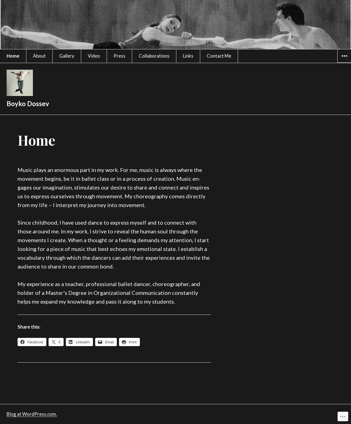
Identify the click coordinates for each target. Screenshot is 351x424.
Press (119, 56)
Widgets (344, 62)
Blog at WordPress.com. (32, 414)
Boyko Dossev (28, 104)
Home (13, 56)
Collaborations (154, 56)
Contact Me (219, 56)
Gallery (66, 56)
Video (94, 56)
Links (188, 56)
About (39, 56)
